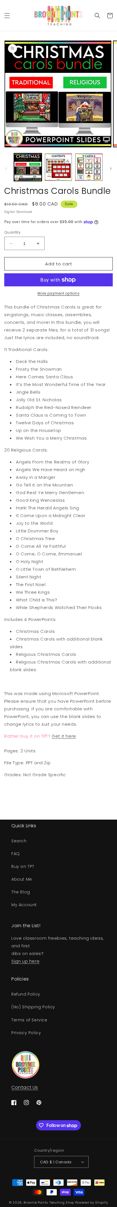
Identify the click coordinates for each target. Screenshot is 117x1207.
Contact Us (24, 1087)
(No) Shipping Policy (33, 1007)
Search (19, 841)
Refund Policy (25, 994)
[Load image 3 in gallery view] (89, 167)
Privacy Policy (26, 1033)
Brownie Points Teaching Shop (49, 1202)
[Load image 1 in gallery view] (28, 167)
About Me (21, 879)
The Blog (20, 892)
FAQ (15, 854)
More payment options (58, 293)
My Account (24, 905)
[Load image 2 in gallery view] (58, 167)
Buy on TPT (22, 866)
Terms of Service (29, 1020)
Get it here (64, 736)
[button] (7, 15)
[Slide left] (6, 168)
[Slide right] (111, 168)
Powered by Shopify (91, 1202)
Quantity (12, 232)
